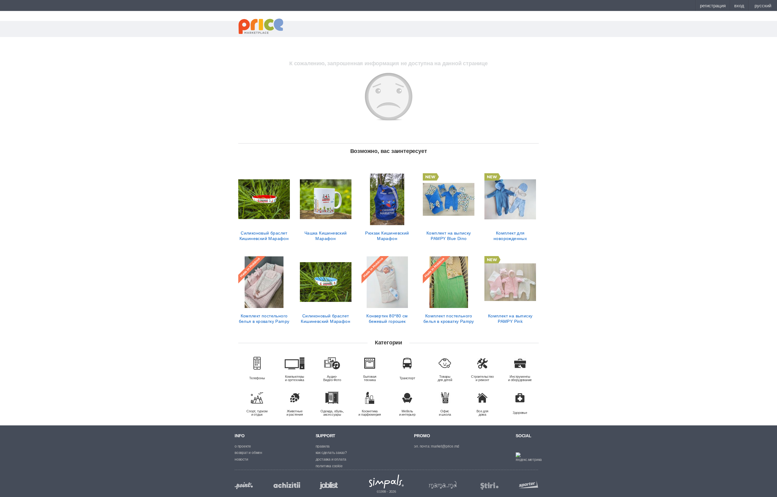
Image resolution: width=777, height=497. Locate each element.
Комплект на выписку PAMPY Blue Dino (448, 236)
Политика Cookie (329, 466)
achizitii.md (286, 485)
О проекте (243, 446)
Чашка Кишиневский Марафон (325, 236)
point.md (244, 485)
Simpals (386, 482)
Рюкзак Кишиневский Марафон (387, 236)
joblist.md (329, 485)
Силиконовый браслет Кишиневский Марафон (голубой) (325, 318)
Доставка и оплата (331, 459)
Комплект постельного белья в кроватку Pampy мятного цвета (448, 318)
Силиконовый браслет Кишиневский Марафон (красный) (264, 236)
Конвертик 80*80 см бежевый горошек (387, 318)
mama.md (443, 485)
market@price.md (445, 446)
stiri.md (489, 486)
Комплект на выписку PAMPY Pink (510, 318)
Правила (323, 446)
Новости (241, 459)
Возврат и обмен (248, 453)
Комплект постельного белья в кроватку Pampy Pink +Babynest (264, 318)
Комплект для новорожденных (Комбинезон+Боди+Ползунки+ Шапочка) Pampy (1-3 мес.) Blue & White (510, 236)
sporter (527, 484)
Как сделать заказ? (331, 453)
